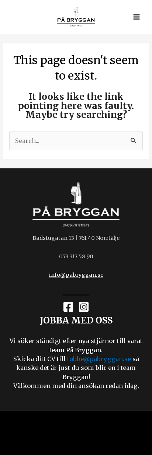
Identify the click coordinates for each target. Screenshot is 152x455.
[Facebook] (68, 306)
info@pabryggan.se (76, 275)
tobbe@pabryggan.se (99, 359)
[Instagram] (83, 306)
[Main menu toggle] (136, 17)
